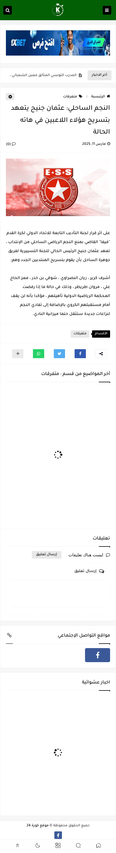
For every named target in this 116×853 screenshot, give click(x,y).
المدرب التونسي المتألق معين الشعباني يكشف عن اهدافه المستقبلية (43, 75)
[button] (80, 353)
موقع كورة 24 (37, 826)
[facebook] (97, 655)
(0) (9, 145)
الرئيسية (98, 97)
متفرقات (70, 97)
